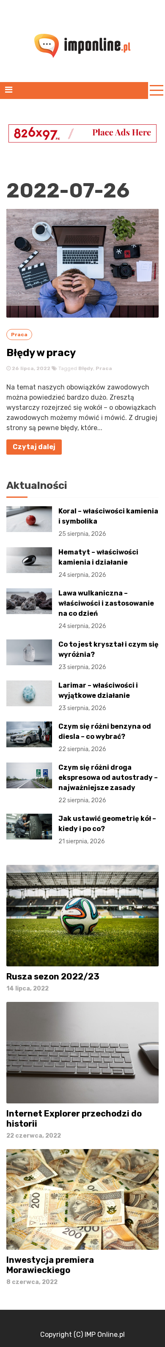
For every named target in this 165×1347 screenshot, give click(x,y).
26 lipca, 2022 (30, 368)
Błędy (85, 368)
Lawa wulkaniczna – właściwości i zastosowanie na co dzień (106, 609)
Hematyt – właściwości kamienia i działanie (98, 563)
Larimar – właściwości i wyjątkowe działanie (98, 696)
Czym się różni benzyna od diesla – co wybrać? (104, 737)
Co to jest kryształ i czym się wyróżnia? (108, 655)
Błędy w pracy (41, 353)
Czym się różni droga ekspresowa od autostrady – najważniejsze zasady (108, 783)
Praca (19, 334)
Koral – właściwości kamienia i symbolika (108, 522)
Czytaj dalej (34, 447)
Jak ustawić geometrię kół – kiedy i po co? (107, 830)
